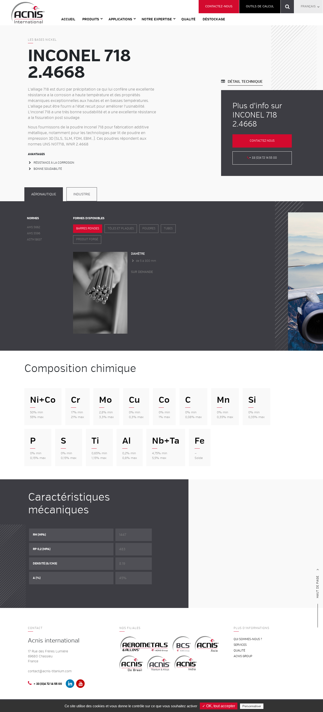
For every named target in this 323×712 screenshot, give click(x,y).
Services (240, 645)
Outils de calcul (260, 6)
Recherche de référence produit (287, 6)
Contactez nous (262, 141)
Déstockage (214, 19)
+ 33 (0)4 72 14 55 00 (263, 158)
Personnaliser (251, 706)
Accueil (68, 19)
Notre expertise (157, 19)
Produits (90, 19)
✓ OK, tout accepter (218, 706)
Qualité (188, 19)
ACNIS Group (243, 656)
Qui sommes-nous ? (248, 639)
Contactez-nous (218, 6)
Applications (120, 19)
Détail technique (245, 81)
